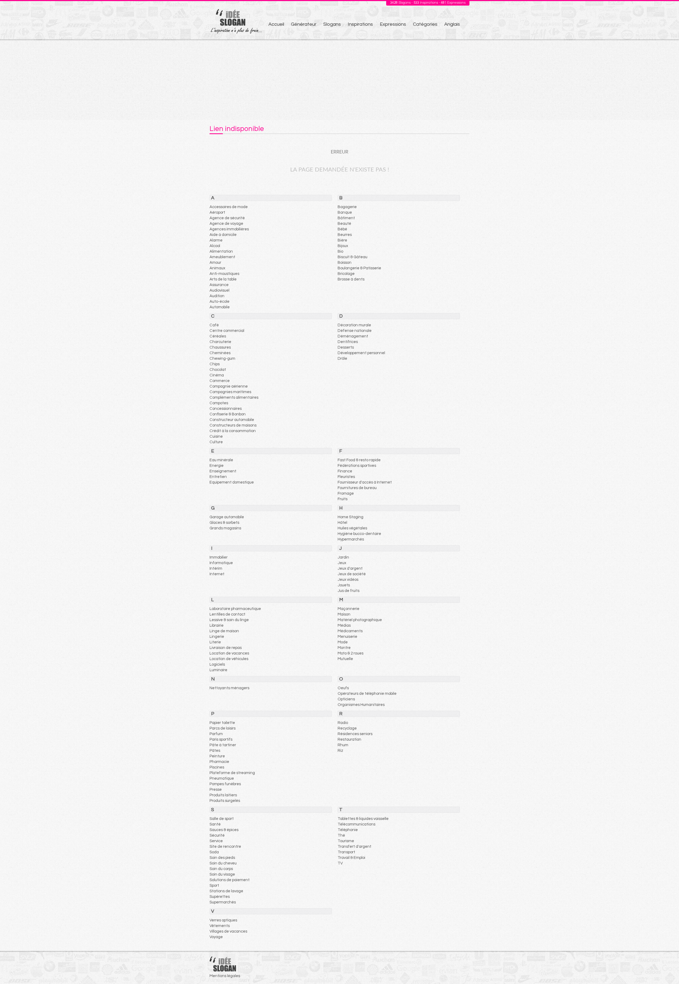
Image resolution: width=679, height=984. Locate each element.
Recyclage (347, 728)
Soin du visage (222, 874)
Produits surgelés (225, 801)
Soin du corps (221, 869)
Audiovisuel (219, 290)
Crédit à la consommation (233, 431)
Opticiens (346, 699)
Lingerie (217, 637)
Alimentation (221, 251)
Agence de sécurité (227, 218)
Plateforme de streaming (232, 773)
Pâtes (215, 751)
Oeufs (343, 688)
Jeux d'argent (350, 568)
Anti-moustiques (224, 274)
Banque (345, 212)
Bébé (342, 229)
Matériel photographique (360, 620)
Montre (344, 648)
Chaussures (220, 347)
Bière (342, 240)
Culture (216, 442)
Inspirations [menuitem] (360, 24)
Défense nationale (355, 331)
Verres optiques (223, 920)
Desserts (346, 347)
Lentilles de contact (227, 614)
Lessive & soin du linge (229, 620)
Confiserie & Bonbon (228, 414)
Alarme (216, 240)
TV (340, 863)
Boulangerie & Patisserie (359, 268)
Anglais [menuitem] (452, 24)
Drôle (342, 359)
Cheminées (220, 353)
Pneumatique (222, 778)
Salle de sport (222, 819)
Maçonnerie (348, 609)
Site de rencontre (225, 847)
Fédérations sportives (357, 466)
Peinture (217, 756)
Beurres (345, 235)
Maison (344, 614)
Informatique (221, 563)
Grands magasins (225, 528)
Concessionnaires (226, 409)
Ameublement (222, 257)
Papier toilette (222, 723)
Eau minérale (221, 460)
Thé (341, 835)
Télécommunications (356, 824)
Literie (215, 642)
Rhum (343, 745)
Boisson (344, 263)
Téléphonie (348, 830)
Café (214, 325)
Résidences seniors (355, 734)
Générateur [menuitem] (303, 24)
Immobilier (219, 557)
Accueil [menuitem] (276, 24)
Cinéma (217, 375)
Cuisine (216, 436)
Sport (214, 886)
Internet (217, 574)
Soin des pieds (222, 858)
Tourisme (346, 841)
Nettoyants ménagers (229, 688)
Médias (344, 625)
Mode (343, 642)
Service (216, 841)
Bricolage (346, 274)
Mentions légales (225, 976)
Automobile (220, 307)
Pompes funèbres (225, 784)
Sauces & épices (224, 830)
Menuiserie (347, 637)
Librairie (217, 625)
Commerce (220, 381)
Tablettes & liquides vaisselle (363, 819)
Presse (216, 790)
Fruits (342, 499)
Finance (345, 471)
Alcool (215, 246)
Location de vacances (229, 653)
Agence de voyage (226, 224)
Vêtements (220, 926)
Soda (214, 852)
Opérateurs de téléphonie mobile (367, 694)
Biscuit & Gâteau (352, 257)
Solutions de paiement (230, 880)
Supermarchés (223, 902)
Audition (217, 296)
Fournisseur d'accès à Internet (365, 482)
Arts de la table (223, 279)
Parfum (216, 734)
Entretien (218, 477)
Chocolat (218, 370)
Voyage (216, 937)
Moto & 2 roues (350, 653)
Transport (346, 852)
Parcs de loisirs (223, 728)
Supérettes (220, 897)
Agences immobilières (229, 229)
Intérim (216, 568)
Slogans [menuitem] (332, 24)
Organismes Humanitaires (361, 705)
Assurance (219, 285)
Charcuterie (220, 342)
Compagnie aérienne (229, 386)
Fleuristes (346, 477)
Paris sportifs (221, 739)
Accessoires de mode (229, 207)
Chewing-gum (222, 359)
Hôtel (342, 523)
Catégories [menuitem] (425, 24)
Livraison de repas (226, 648)
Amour (215, 263)
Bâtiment (346, 218)
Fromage (346, 493)
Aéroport (217, 212)
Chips (215, 364)
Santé (215, 824)
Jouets (344, 585)
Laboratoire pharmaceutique (235, 609)
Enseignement (223, 471)
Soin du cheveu (223, 863)
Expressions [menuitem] (393, 24)
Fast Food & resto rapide (359, 460)
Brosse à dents (351, 279)
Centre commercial (227, 331)
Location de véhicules (229, 659)
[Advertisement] (339, 80)
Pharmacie (219, 762)
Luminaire (218, 670)
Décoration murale (354, 325)
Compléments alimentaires (234, 397)
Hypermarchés (351, 539)
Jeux (342, 563)
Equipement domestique (232, 482)
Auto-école (219, 302)
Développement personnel (361, 353)
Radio (343, 723)
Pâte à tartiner (223, 745)
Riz (340, 751)
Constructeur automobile (232, 420)
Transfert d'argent (354, 847)
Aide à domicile (223, 235)
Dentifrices (348, 342)
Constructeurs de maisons (233, 425)
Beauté (344, 224)
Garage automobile (227, 517)
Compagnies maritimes (230, 392)
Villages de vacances (228, 931)
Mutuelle (345, 659)
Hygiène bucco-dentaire (359, 534)
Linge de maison (224, 631)
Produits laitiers (223, 795)
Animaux (217, 268)
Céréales (218, 336)
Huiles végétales (352, 528)
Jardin (343, 557)
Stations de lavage (226, 891)
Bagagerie (347, 207)
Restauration (349, 739)
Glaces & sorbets (224, 523)
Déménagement (353, 336)
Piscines (217, 767)
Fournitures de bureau (357, 488)
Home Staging (350, 517)
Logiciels (217, 664)
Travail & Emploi (351, 858)
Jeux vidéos (348, 580)
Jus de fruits (348, 591)
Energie (217, 466)
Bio (340, 251)
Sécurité (217, 835)
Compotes (219, 403)
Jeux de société (352, 574)
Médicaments (350, 631)
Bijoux (343, 246)
